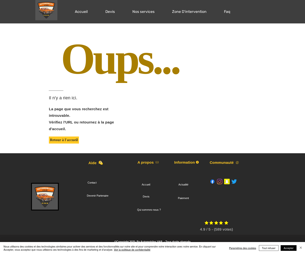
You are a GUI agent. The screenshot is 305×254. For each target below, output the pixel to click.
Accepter (289, 248)
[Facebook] (212, 181)
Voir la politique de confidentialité (132, 249)
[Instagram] (219, 181)
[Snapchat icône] (227, 181)
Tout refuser (269, 248)
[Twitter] (234, 181)
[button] (110, 10)
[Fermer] (301, 248)
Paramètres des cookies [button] (242, 248)
